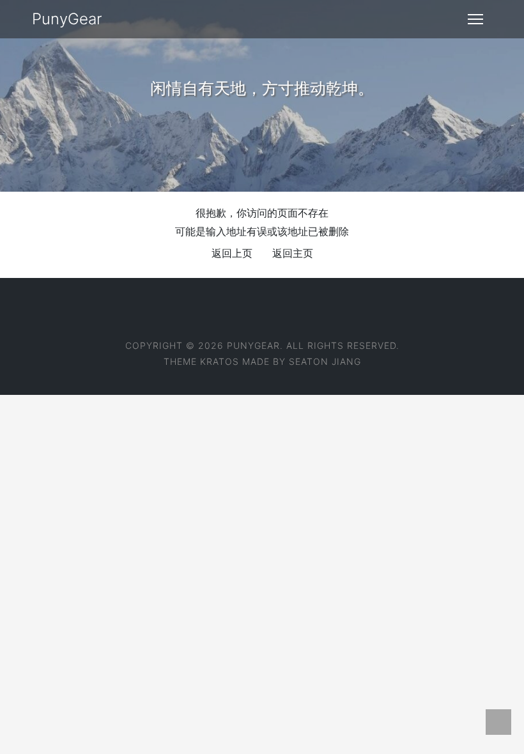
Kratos (219, 361)
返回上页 (232, 253)
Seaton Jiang (325, 361)
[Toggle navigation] (475, 19)
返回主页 (292, 253)
